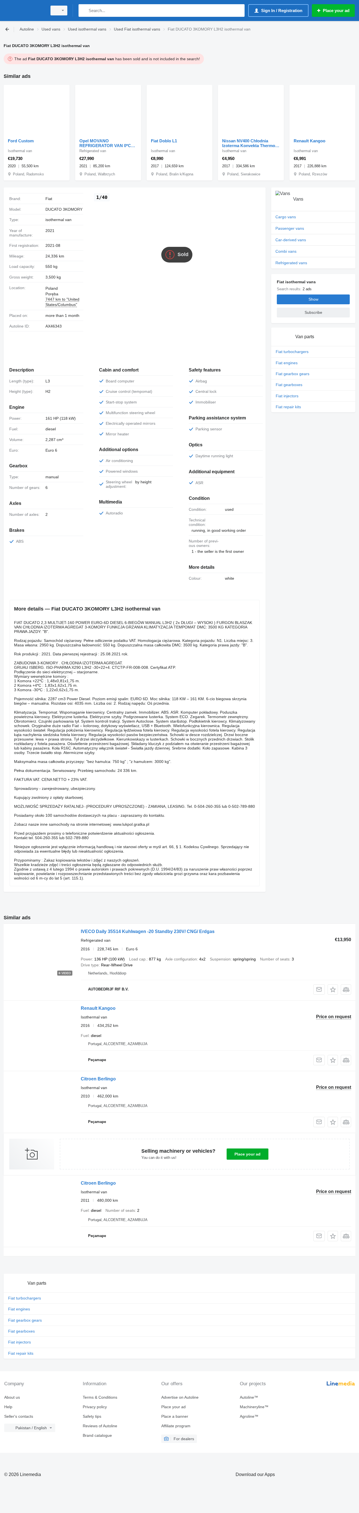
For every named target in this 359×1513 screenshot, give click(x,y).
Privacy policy (95, 1407)
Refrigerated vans (291, 263)
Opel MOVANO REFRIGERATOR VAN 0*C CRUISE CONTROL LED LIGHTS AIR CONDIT (105, 143)
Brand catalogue (97, 1435)
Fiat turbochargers (292, 351)
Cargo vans (285, 217)
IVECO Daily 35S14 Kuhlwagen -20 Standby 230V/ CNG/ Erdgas (148, 931)
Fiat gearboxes (289, 384)
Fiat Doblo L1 (164, 140)
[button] (333, 989)
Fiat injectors (287, 396)
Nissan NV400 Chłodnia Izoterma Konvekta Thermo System (248, 143)
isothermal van (58, 219)
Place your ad (247, 1154)
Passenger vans (289, 228)
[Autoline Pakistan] (23, 10)
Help (8, 1407)
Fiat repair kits (288, 407)
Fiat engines (287, 363)
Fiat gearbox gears (292, 374)
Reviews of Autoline (100, 1426)
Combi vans (285, 251)
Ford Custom (21, 140)
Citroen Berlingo (98, 1078)
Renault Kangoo (309, 140)
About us (12, 1397)
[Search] (84, 10)
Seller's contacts (18, 1416)
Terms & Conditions (100, 1397)
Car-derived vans (290, 240)
